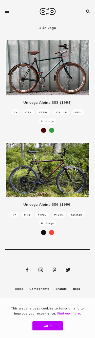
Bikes (19, 289)
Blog (76, 289)
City (28, 112)
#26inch (61, 112)
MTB (27, 214)
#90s (77, 112)
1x (15, 112)
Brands (61, 289)
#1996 (58, 214)
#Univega (47, 121)
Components (39, 289)
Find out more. (69, 313)
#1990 (42, 214)
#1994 (43, 112)
